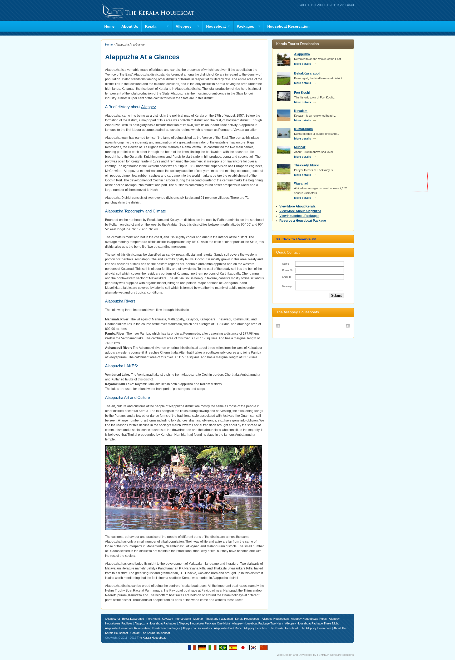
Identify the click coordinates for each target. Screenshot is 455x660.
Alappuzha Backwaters (197, 628)
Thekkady (211, 618)
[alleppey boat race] (183, 529)
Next (348, 326)
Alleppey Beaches (255, 628)
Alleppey (148, 107)
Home (109, 26)
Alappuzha (302, 54)
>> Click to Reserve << (296, 239)
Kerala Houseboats (247, 618)
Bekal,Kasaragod (307, 73)
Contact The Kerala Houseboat (150, 632)
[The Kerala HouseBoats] (148, 19)
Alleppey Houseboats (275, 618)
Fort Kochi (302, 93)
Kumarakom (303, 129)
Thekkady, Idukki (306, 165)
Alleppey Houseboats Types (309, 618)
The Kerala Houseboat (283, 628)
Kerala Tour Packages (166, 628)
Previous (278, 326)
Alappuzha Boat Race (228, 628)
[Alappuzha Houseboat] (313, 322)
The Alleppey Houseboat (315, 628)
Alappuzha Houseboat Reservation (127, 628)
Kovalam (301, 111)
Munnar (299, 147)
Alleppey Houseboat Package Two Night (257, 623)
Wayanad (301, 183)
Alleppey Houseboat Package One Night (204, 623)
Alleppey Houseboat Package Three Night (312, 623)
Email (349, 5)
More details (302, 63)
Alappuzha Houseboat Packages (155, 623)
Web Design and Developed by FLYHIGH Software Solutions (315, 654)
